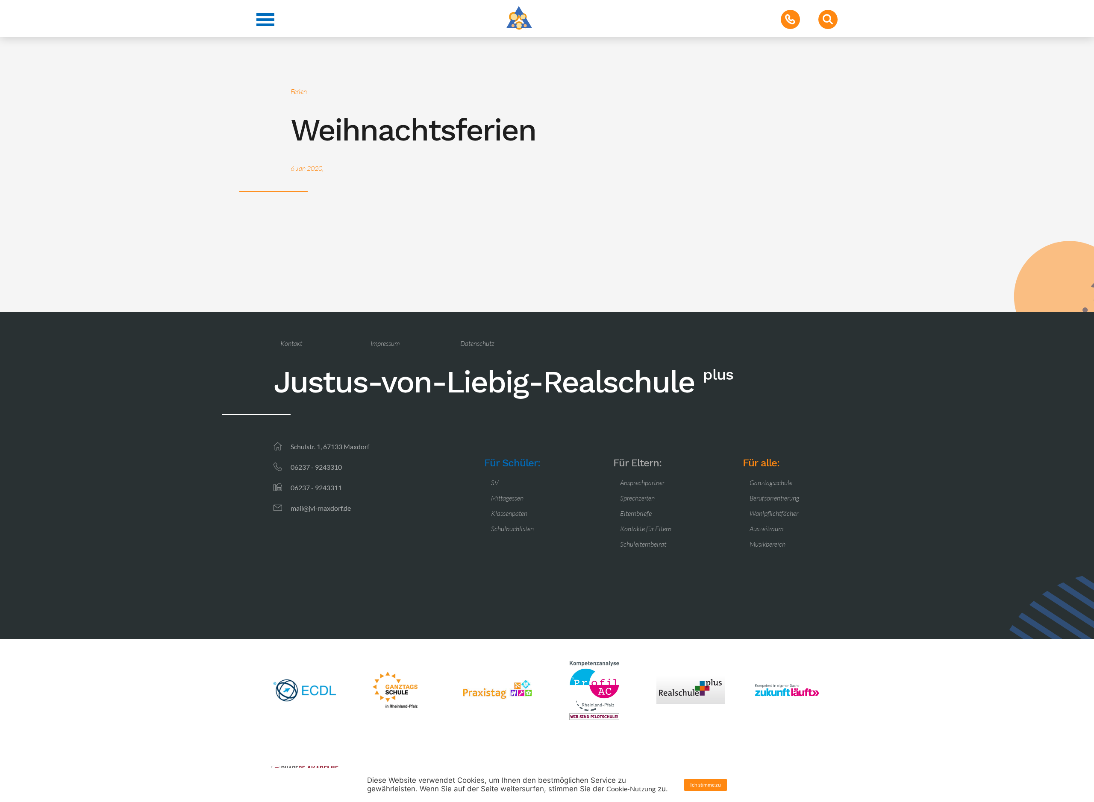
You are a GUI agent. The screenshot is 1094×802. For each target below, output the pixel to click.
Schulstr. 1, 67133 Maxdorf (330, 446)
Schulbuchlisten (512, 528)
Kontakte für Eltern (645, 528)
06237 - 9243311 (316, 487)
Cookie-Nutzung (631, 788)
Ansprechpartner (642, 482)
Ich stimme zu (705, 785)
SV (495, 482)
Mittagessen (507, 498)
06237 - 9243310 (316, 467)
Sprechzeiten (637, 498)
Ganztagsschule (771, 482)
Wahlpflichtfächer (774, 513)
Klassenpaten (509, 513)
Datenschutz (477, 343)
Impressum (385, 343)
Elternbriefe (636, 513)
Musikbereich (767, 544)
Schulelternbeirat (643, 544)
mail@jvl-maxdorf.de (321, 508)
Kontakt (291, 343)
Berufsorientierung (774, 498)
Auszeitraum (766, 528)
